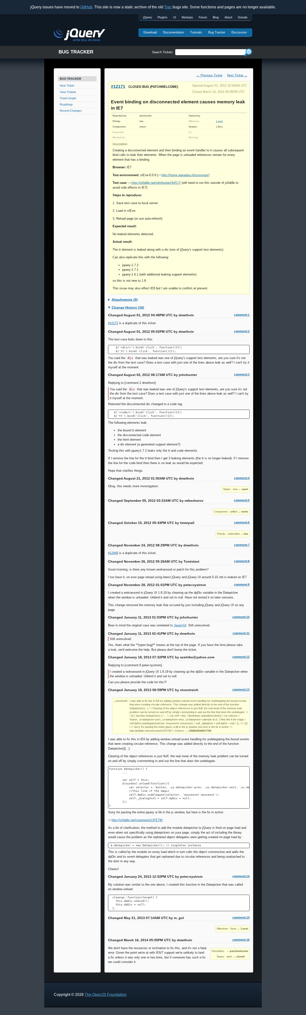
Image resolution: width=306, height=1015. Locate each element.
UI (174, 17)
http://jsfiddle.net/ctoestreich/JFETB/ (137, 820)
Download (150, 32)
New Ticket (67, 85)
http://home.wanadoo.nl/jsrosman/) (185, 175)
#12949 (113, 553)
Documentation (173, 32)
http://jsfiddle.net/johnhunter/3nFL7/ (156, 183)
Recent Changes (71, 110)
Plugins (162, 17)
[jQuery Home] (79, 35)
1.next (219, 121)
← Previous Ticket (209, 75)
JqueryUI (180, 625)
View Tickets (68, 92)
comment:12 (241, 657)
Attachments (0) (125, 299)
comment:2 (242, 331)
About (228, 17)
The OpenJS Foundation (105, 995)
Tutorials (196, 32)
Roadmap (66, 104)
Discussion (239, 32)
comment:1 (242, 315)
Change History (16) (128, 307)
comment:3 (242, 374)
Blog (216, 17)
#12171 (118, 86)
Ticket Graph (68, 98)
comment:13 (241, 689)
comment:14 (241, 876)
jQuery (147, 17)
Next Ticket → (237, 75)
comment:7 (242, 545)
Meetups (187, 17)
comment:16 (241, 939)
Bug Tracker (216, 32)
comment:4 (242, 478)
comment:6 (242, 522)
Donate (242, 17)
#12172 (113, 323)
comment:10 (241, 617)
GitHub (86, 7)
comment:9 (242, 584)
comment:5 (242, 500)
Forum (203, 17)
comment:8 (242, 561)
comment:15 (241, 917)
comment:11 (241, 633)
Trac (168, 7)
